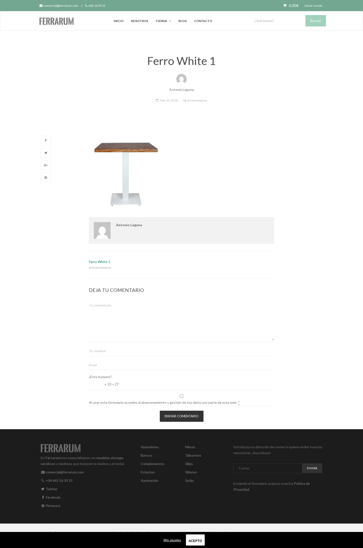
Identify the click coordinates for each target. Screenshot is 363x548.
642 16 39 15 (96, 5)
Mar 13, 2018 (169, 100)
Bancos (146, 455)
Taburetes (193, 455)
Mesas (190, 447)
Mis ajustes (172, 540)
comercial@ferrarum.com (60, 5)
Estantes (148, 472)
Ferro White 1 (99, 262)
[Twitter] (46, 153)
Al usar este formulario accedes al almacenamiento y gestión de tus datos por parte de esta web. (164, 402)
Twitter (51, 489)
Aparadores (150, 447)
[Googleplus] (46, 165)
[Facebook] (46, 140)
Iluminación (149, 480)
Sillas (189, 464)
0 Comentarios (197, 100)
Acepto (195, 541)
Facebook (52, 497)
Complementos (152, 464)
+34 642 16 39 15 (59, 480)
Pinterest (52, 506)
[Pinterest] (46, 178)
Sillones (191, 472)
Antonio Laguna (129, 225)
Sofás (189, 480)
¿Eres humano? (100, 377)
